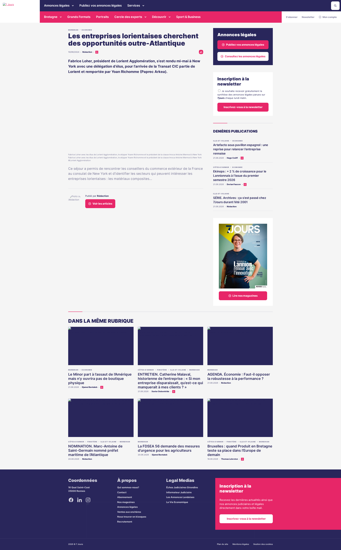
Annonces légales (56, 5)
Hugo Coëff (232, 158)
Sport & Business (188, 17)
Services (133, 5)
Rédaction (87, 52)
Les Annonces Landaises (180, 497)
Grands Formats (78, 17)
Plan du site (222, 544)
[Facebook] (71, 500)
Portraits (102, 17)
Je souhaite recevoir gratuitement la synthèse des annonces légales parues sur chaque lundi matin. (241, 94)
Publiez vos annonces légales (100, 5)
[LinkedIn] (79, 500)
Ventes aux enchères (129, 511)
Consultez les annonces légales (245, 56)
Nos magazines (126, 502)
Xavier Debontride (160, 391)
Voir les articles (102, 203)
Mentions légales (240, 544)
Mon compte (330, 17)
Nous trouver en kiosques (131, 516)
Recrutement (124, 521)
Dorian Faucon (234, 184)
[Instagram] (88, 500)
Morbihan (73, 30)
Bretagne (50, 17)
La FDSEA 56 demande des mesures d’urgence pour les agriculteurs (169, 448)
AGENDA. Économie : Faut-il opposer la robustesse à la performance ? (238, 376)
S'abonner (291, 17)
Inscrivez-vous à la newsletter (243, 107)
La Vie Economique (177, 502)
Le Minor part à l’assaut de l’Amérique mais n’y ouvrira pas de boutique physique (100, 378)
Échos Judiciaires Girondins (182, 487)
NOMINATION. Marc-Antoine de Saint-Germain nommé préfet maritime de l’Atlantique (95, 450)
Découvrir (159, 17)
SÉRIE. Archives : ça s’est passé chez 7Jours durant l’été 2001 (239, 200)
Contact (121, 492)
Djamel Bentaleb (89, 387)
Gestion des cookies (263, 544)
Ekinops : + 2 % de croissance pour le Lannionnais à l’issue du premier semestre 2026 (239, 176)
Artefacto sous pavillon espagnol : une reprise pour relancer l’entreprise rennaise (240, 149)
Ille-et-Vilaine (221, 141)
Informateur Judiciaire (179, 492)
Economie (87, 30)
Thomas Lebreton (229, 459)
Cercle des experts (128, 17)
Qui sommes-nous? (128, 487)
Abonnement (124, 497)
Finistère (162, 370)
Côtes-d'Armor (221, 167)
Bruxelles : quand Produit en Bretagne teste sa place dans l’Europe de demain (239, 450)
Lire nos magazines (245, 295)
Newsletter (308, 17)
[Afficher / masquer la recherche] (335, 5)
